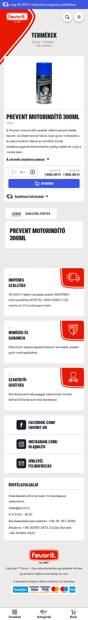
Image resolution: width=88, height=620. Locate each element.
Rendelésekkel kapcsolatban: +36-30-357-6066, (42, 521)
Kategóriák (44, 617)
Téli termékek (44, 45)
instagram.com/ (43, 444)
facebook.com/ (41, 425)
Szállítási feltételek (29, 196)
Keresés (67, 18)
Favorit (36, 41)
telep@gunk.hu (19, 508)
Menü (79, 18)
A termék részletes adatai (25, 159)
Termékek (47, 41)
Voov (66, 573)
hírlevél (39, 463)
